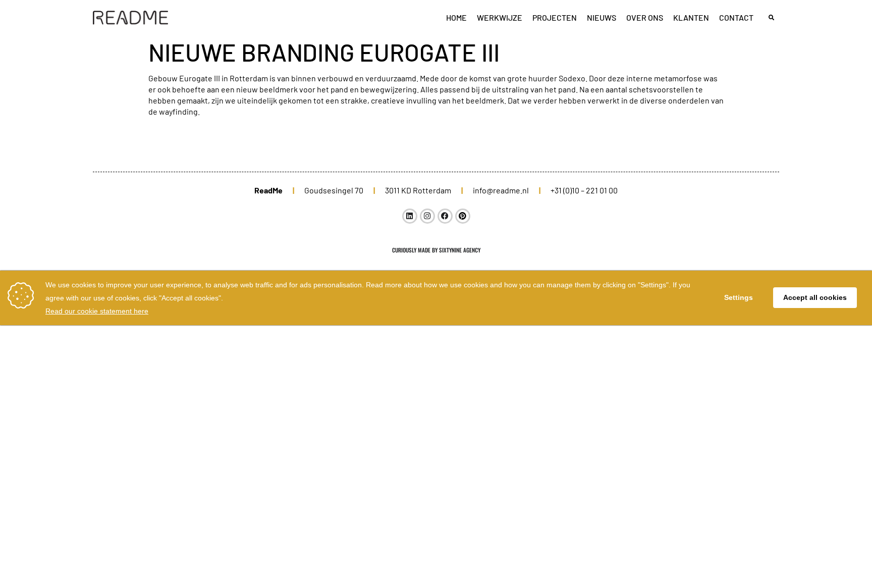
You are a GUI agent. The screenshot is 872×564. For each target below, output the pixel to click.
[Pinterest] (462, 216)
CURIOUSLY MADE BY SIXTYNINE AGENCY (436, 250)
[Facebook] (445, 216)
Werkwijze (499, 17)
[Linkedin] (409, 216)
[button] (771, 18)
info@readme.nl (501, 190)
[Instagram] (427, 216)
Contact (736, 17)
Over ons (644, 17)
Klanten (691, 17)
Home (456, 17)
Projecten (554, 17)
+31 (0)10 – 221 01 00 (584, 190)
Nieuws (601, 17)
